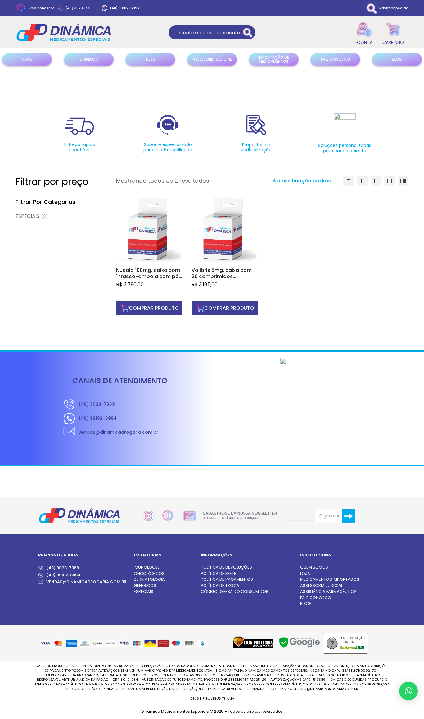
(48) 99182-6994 (125, 8)
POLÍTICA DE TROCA (220, 585)
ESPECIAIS (32, 216)
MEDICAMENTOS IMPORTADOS (329, 579)
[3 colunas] (376, 181)
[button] (149, 308)
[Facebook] (168, 515)
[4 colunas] (389, 181)
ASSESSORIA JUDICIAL (321, 585)
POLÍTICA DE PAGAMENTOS (227, 579)
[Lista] (348, 181)
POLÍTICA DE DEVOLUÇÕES (226, 567)
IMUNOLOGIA (146, 567)
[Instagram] (148, 516)
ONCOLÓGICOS (149, 573)
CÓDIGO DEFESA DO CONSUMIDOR (234, 591)
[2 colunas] (362, 181)
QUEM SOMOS (314, 567)
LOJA (305, 573)
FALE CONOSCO (315, 598)
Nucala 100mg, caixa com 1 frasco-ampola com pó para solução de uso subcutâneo (148, 279)
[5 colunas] (403, 181)
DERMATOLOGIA (149, 579)
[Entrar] (364, 32)
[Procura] (248, 32)
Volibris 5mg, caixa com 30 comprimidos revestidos (222, 276)
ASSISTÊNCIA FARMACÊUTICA (328, 591)
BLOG (305, 604)
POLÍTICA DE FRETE (218, 573)
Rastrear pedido (393, 8)
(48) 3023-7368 (79, 8)
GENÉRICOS (145, 585)
